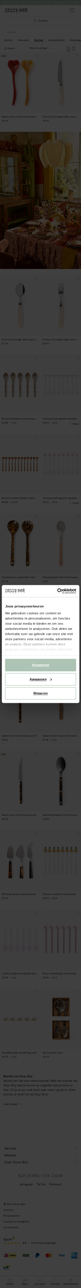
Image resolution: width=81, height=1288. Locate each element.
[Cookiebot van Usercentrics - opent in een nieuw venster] (57, 591)
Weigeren (40, 693)
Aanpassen (38, 679)
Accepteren (40, 665)
